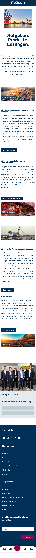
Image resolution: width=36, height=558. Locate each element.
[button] (2, 18)
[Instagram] (7, 438)
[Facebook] (3, 438)
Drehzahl (31, 56)
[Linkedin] (15, 438)
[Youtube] (19, 438)
